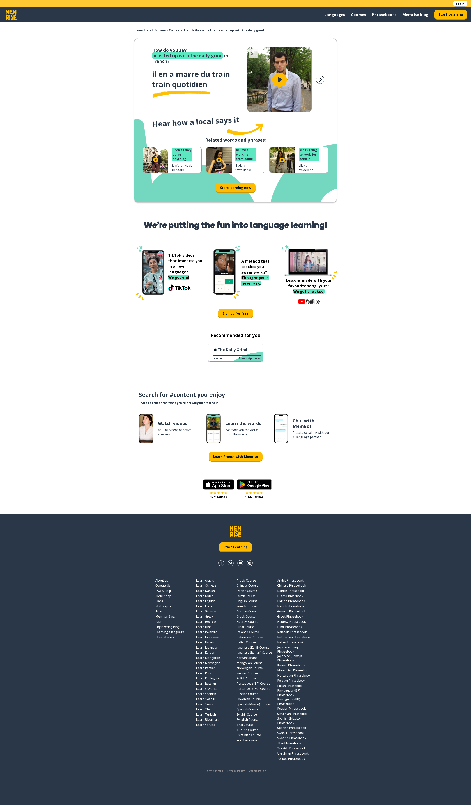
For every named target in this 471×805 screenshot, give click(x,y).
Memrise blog (415, 14)
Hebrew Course (247, 622)
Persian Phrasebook (291, 681)
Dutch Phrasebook (290, 596)
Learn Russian (206, 683)
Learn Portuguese (208, 678)
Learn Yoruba (205, 725)
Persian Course (247, 673)
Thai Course (245, 725)
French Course (168, 30)
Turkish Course (247, 730)
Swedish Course (247, 720)
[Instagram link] (250, 563)
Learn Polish (204, 673)
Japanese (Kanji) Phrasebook (288, 649)
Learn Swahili (205, 699)
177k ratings (218, 496)
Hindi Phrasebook (289, 627)
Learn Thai (203, 709)
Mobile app (163, 596)
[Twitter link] (231, 563)
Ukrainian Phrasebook (293, 753)
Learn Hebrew (206, 622)
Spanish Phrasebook (291, 728)
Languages (334, 14)
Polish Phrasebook (290, 686)
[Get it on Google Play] (254, 484)
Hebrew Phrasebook (291, 622)
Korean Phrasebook (291, 665)
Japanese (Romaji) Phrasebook (289, 658)
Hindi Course (245, 627)
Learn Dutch (204, 596)
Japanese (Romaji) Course (254, 653)
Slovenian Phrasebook (292, 714)
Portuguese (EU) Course (253, 689)
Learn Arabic (205, 580)
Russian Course (247, 694)
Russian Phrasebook (291, 709)
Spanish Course (247, 709)
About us (161, 580)
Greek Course (246, 616)
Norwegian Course (250, 668)
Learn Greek (204, 616)
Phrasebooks (384, 14)
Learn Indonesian (208, 637)
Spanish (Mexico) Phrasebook (289, 720)
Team (159, 611)
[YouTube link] (240, 563)
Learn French (144, 30)
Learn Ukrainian (207, 720)
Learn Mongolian (208, 658)
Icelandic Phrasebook (292, 632)
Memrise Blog (165, 616)
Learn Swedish (206, 704)
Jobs (158, 622)
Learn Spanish (206, 694)
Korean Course (247, 658)
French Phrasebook (198, 30)
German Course (247, 611)
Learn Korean (205, 653)
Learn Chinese (206, 586)
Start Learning (451, 14)
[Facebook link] (221, 563)
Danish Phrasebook (291, 591)
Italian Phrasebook (290, 642)
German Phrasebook (291, 611)
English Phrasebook (291, 601)
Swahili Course (247, 714)
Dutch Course (246, 596)
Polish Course (246, 678)
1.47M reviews (254, 496)
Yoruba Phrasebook (291, 759)
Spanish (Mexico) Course (254, 704)
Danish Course (247, 591)
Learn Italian (205, 642)
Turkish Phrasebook (291, 748)
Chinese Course (247, 586)
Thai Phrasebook (289, 743)
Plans (159, 601)
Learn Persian (205, 668)
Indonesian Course (250, 637)
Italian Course (246, 642)
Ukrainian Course (249, 735)
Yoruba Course (247, 740)
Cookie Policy (257, 770)
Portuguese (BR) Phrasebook (288, 692)
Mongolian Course (249, 663)
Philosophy (163, 606)
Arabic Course (246, 580)
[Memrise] (11, 14)
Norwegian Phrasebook (293, 675)
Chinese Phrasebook (291, 586)
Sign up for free (236, 313)
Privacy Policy (236, 770)
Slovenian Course (249, 699)
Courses (358, 14)
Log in (460, 4)
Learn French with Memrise (235, 456)
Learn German (206, 611)
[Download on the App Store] (218, 484)
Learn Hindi (204, 627)
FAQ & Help (163, 591)
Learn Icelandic (206, 632)
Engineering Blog (167, 627)
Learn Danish (205, 591)
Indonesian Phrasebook (293, 637)
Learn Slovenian (207, 689)
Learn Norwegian (208, 663)
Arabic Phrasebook (290, 580)
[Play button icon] (279, 79)
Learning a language (169, 632)
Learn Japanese (207, 647)
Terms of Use (214, 770)
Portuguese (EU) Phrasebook (288, 701)
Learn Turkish (206, 714)
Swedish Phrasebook (291, 738)
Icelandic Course (248, 632)
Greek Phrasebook (290, 616)
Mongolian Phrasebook (293, 670)
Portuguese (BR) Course (253, 683)
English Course (247, 601)
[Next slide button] (320, 80)
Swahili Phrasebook (290, 733)
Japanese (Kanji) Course (253, 647)
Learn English (205, 601)
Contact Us (163, 586)
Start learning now (235, 187)
